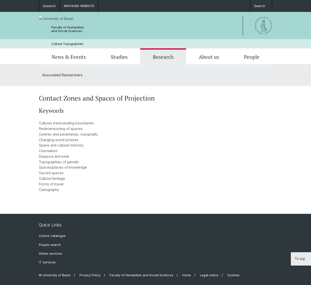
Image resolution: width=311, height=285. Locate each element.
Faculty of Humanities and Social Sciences (67, 29)
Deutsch (49, 6)
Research (163, 56)
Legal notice (209, 275)
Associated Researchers (62, 75)
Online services (50, 253)
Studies (119, 56)
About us (209, 56)
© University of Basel (54, 275)
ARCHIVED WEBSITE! (79, 6)
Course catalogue (52, 236)
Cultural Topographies (67, 44)
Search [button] (259, 6)
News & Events (69, 56)
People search (50, 245)
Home (186, 275)
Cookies (233, 275)
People (251, 56)
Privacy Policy (90, 275)
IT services (47, 262)
